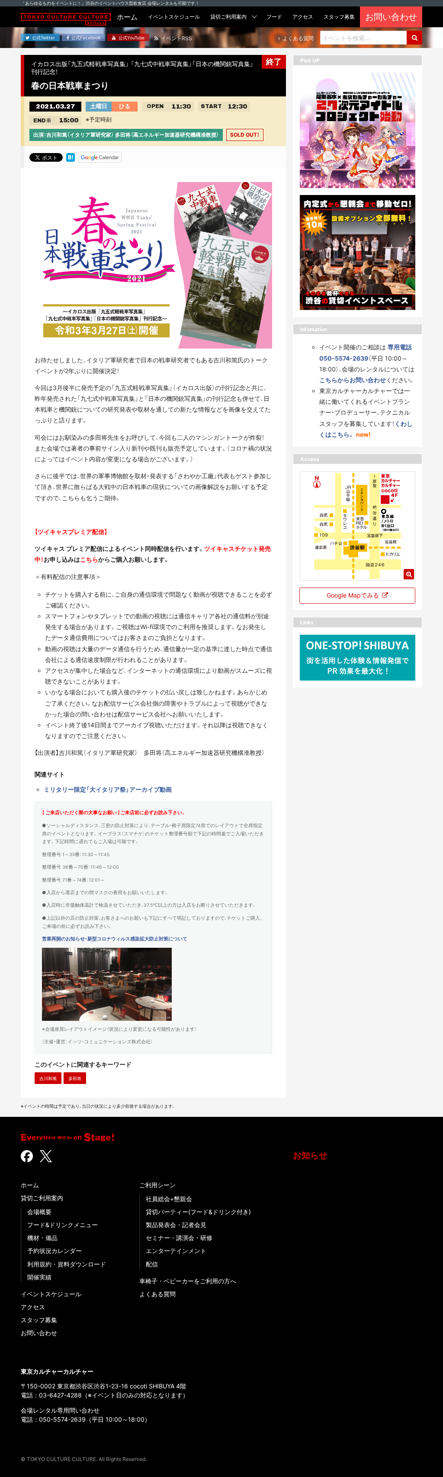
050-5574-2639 (62, 1419)
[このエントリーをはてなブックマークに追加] (70, 156)
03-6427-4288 (60, 1395)
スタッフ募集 (39, 1320)
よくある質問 (157, 1294)
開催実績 (39, 1277)
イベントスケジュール (51, 1294)
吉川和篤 (48, 1078)
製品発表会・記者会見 (176, 1224)
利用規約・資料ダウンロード (66, 1264)
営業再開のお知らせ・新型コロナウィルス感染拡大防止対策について (114, 939)
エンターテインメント (176, 1250)
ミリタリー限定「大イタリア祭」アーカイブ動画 (108, 789)
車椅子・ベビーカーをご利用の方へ (187, 1281)
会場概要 (39, 1211)
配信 (152, 1264)
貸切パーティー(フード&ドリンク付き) (198, 1211)
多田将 (74, 1078)
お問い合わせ (39, 1332)
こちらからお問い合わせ (352, 380)
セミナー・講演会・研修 (179, 1237)
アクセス (33, 1307)
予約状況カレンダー (54, 1250)
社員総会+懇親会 (169, 1198)
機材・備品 (42, 1237)
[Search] (414, 38)
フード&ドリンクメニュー (62, 1224)
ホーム (30, 1185)
